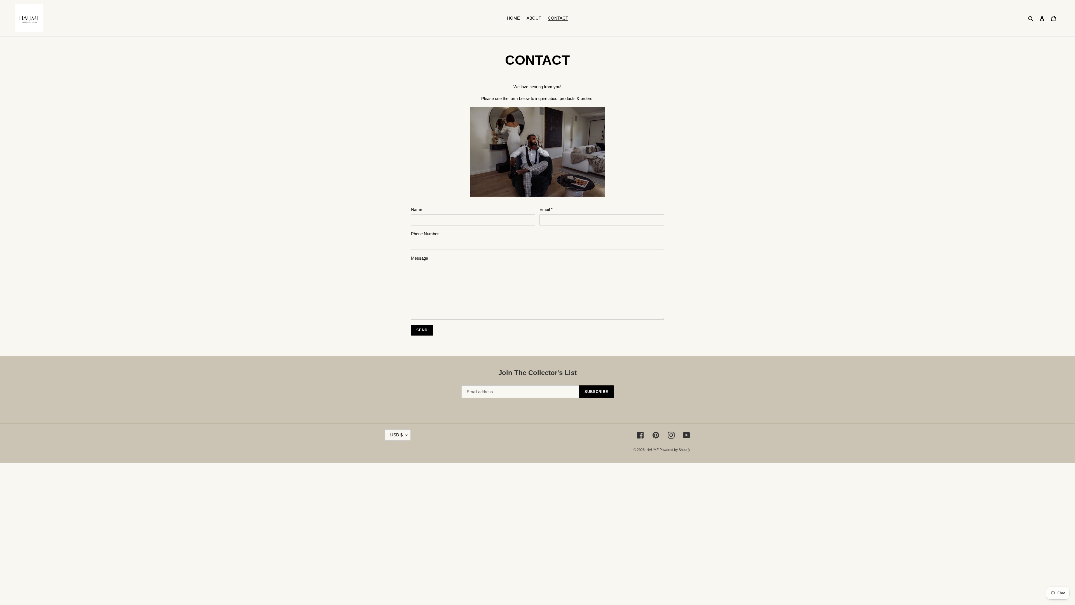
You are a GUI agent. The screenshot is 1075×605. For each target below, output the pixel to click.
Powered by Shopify (675, 450)
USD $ (396, 434)
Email (546, 209)
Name (416, 209)
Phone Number (425, 233)
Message (419, 258)
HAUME (653, 450)
